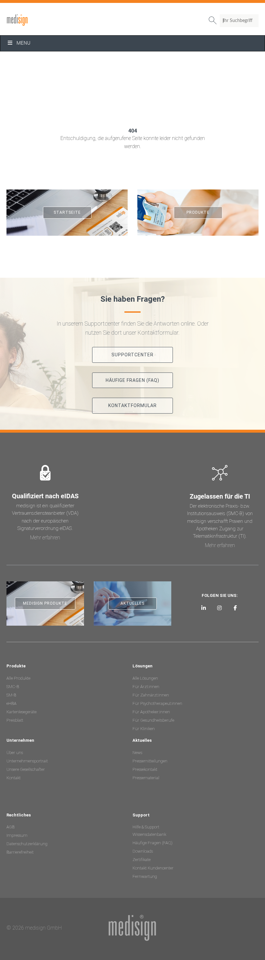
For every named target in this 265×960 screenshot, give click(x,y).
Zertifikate (141, 859)
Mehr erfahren (45, 537)
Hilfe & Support (145, 827)
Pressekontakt (144, 769)
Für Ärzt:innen (145, 686)
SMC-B (12, 686)
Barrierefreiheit (20, 852)
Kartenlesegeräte (21, 711)
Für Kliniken (143, 728)
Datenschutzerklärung (27, 843)
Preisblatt (14, 720)
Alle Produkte (18, 678)
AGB (10, 827)
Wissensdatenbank (149, 834)
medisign (33, 20)
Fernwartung (144, 876)
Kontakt (13, 777)
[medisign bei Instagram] (220, 607)
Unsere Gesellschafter (25, 769)
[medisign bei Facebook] (235, 607)
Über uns (14, 752)
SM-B (11, 695)
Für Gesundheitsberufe (153, 720)
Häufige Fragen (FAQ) (152, 842)
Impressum (16, 835)
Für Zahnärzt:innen (150, 695)
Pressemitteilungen (149, 761)
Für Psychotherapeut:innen (157, 703)
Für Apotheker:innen (151, 711)
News (137, 752)
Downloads (142, 851)
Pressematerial (145, 777)
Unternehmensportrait (27, 761)
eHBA (11, 703)
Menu (23, 43)
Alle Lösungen (145, 678)
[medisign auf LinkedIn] (204, 607)
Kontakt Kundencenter (153, 868)
